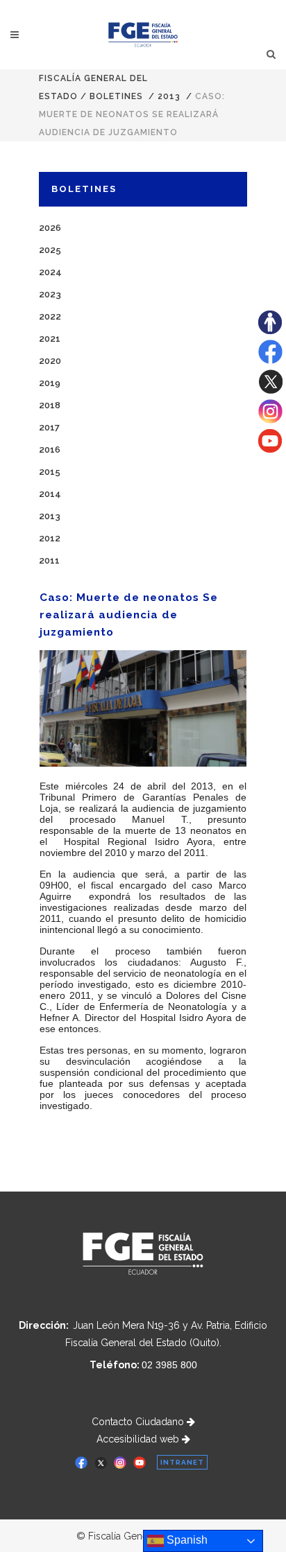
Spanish (186, 1540)
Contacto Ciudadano (139, 1421)
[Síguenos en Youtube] (270, 449)
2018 (49, 405)
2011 (49, 560)
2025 (50, 250)
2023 (50, 294)
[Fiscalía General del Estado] (143, 35)
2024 (50, 272)
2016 (49, 449)
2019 (49, 383)
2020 (50, 361)
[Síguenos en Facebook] (270, 360)
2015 (49, 472)
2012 (49, 538)
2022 (50, 316)
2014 (50, 494)
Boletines (116, 96)
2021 (49, 338)
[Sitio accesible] (270, 330)
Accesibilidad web (139, 1439)
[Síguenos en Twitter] (270, 390)
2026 (50, 228)
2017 (49, 427)
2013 (169, 96)
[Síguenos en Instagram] (270, 420)
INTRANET (182, 1462)
